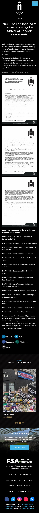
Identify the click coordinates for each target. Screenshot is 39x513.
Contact (11, 491)
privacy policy (26, 506)
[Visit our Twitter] (13, 499)
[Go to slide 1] (16, 423)
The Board (11, 480)
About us (12, 475)
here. (26, 72)
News (19, 360)
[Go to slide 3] (23, 423)
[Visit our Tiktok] (26, 499)
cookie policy (9, 508)
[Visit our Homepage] (19, 8)
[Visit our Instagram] (19, 499)
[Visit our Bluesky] (32, 499)
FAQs (11, 486)
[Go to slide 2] (20, 423)
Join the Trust (19, 447)
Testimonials (23, 486)
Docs (30, 480)
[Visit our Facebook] (7, 499)
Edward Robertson (28, 508)
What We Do (25, 475)
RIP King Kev (8, 414)
